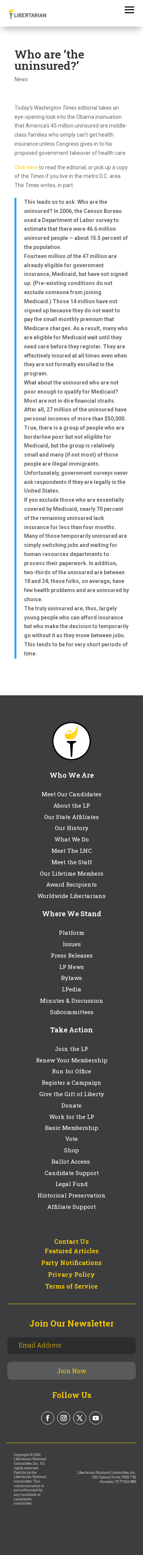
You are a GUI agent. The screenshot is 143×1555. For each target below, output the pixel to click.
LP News (71, 966)
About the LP (71, 805)
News (21, 79)
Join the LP (71, 1048)
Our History (71, 828)
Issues (72, 944)
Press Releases (72, 955)
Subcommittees (71, 1012)
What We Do (72, 839)
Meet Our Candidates (71, 794)
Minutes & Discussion (71, 1000)
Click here (26, 167)
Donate (71, 1105)
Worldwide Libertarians (71, 896)
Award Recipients (71, 884)
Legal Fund (71, 1184)
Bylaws (71, 978)
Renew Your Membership (72, 1060)
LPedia (71, 989)
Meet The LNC (71, 850)
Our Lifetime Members (71, 873)
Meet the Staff (71, 862)
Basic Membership (71, 1127)
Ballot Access (71, 1161)
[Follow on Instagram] (63, 1418)
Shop (71, 1150)
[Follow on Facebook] (47, 1418)
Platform (71, 932)
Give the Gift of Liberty (71, 1094)
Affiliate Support (71, 1206)
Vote (71, 1138)
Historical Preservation (71, 1195)
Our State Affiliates (71, 817)
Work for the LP (71, 1116)
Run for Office (71, 1071)
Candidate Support (72, 1173)
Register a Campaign (71, 1082)
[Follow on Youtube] (95, 1418)
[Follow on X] (79, 1418)
